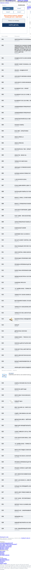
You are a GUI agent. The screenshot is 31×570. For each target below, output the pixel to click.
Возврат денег (4, 549)
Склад (1, 562)
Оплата (2, 552)
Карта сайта (3, 563)
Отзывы (2, 553)
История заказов (4, 555)
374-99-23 (25, 538)
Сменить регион (4, 3)
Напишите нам (4, 537)
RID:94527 (11, 373)
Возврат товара (4, 547)
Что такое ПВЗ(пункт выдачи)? (8, 544)
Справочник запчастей (6, 543)
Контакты (28, 6)
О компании (3, 558)
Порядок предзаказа (5, 546)
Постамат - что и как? (6, 545)
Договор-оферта (4, 559)
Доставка (2, 551)
